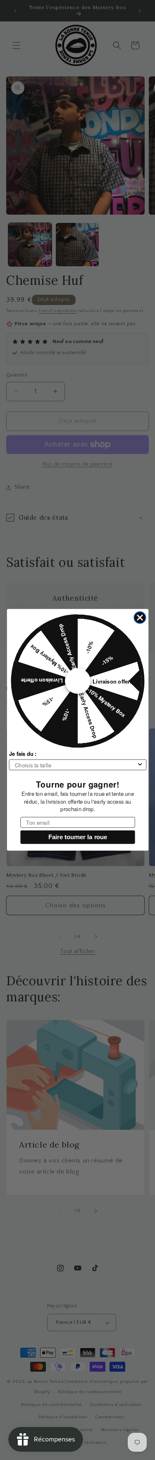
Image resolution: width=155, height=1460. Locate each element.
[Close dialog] (140, 618)
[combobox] (75, 765)
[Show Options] (139, 765)
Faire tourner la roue (77, 837)
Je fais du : (22, 754)
